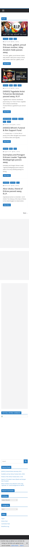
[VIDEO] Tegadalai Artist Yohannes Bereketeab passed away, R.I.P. (14, 94)
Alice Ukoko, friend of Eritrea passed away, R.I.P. (12, 191)
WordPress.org (5, 526)
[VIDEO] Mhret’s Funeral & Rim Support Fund (14, 129)
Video (19, 85)
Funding (21, 118)
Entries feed (4, 521)
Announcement (7, 118)
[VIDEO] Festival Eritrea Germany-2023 (11, 471)
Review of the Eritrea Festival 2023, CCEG (12, 476)
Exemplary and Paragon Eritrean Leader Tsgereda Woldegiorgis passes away (14, 158)
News (11, 38)
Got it (21, 545)
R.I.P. (15, 38)
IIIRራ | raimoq (15, 41)
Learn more (14, 545)
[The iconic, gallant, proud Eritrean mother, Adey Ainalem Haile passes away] (14, 29)
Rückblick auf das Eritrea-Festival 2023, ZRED (13, 474)
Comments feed (5, 524)
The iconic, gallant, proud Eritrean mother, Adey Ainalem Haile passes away (14, 48)
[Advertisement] (14, 233)
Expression (6, 182)
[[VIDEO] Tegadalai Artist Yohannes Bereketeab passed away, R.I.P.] (14, 75)
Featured (6, 38)
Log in (3, 518)
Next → (25, 213)
